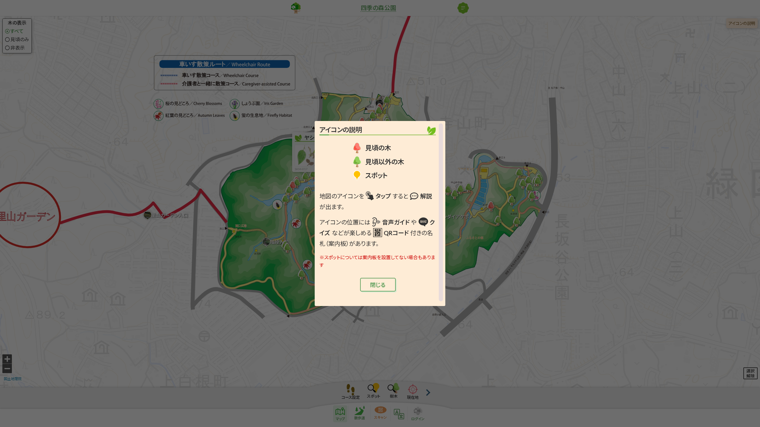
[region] (380, 212)
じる (378, 284)
